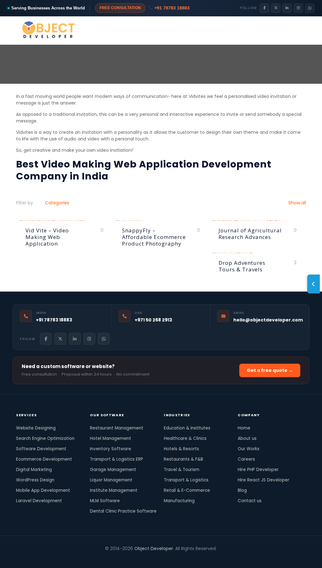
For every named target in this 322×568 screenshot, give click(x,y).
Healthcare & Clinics (185, 438)
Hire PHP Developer (258, 470)
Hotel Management (110, 438)
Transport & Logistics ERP (116, 459)
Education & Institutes (187, 428)
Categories (57, 203)
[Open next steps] (313, 284)
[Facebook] (264, 8)
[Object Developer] (49, 30)
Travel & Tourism (181, 470)
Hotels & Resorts (181, 449)
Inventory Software (110, 449)
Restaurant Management (116, 428)
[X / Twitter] (275, 8)
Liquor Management (111, 480)
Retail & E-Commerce (187, 490)
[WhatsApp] (309, 8)
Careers (246, 459)
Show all (296, 203)
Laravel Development (39, 501)
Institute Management (113, 490)
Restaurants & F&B (183, 459)
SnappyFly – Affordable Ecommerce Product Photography (154, 237)
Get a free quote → (270, 370)
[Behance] (186, 558)
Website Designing (36, 428)
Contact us (250, 501)
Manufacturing (179, 501)
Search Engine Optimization (45, 438)
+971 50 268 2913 (153, 320)
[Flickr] (144, 558)
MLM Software (105, 501)
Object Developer (153, 548)
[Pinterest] (161, 558)
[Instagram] (298, 8)
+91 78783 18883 (171, 7)
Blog (242, 490)
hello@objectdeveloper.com (268, 320)
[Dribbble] (169, 558)
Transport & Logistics (186, 480)
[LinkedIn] (287, 8)
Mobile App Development (43, 490)
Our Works (248, 449)
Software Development (41, 449)
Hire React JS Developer (263, 480)
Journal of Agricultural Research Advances (250, 234)
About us (247, 438)
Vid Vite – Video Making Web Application (47, 237)
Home (244, 428)
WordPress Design (35, 480)
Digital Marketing (34, 470)
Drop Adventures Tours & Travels (242, 266)
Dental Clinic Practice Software (123, 511)
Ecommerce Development (44, 459)
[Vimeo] (135, 558)
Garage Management (113, 470)
